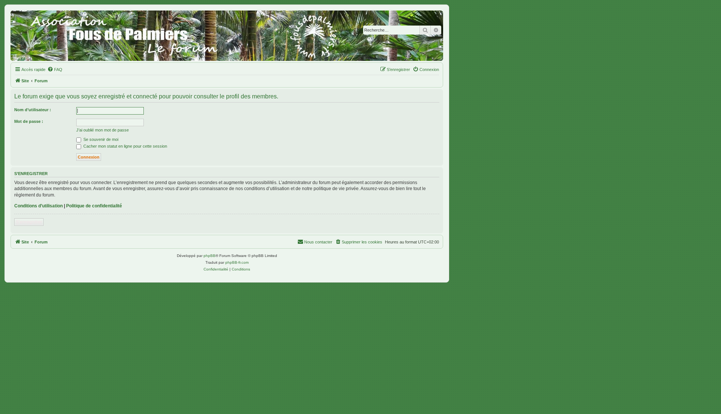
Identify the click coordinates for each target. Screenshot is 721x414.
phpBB (210, 256)
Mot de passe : (28, 121)
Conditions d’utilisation (38, 206)
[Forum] (227, 36)
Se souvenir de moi (100, 139)
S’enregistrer (29, 222)
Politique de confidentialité (94, 206)
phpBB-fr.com (237, 262)
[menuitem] (54, 69)
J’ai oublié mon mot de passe (102, 130)
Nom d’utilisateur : (32, 109)
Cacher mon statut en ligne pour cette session (124, 146)
